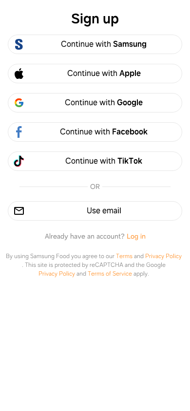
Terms (124, 256)
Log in (136, 236)
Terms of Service (110, 274)
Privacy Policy (163, 256)
